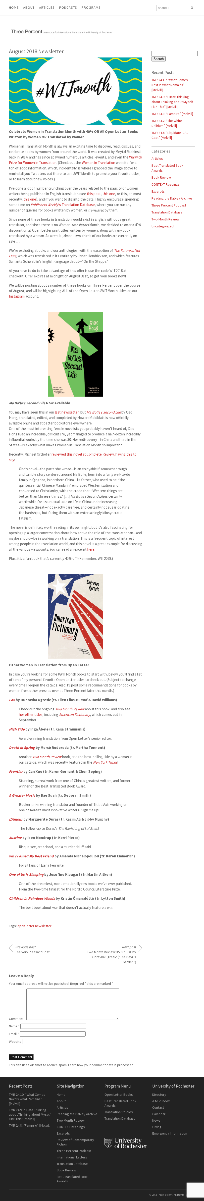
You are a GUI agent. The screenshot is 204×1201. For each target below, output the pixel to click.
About (29, 7)
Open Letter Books (118, 1094)
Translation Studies (118, 1112)
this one (108, 193)
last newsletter (67, 412)
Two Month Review (165, 219)
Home (14, 7)
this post (94, 193)
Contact (158, 1107)
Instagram (17, 296)
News (156, 1120)
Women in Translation (98, 162)
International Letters (72, 1157)
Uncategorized (163, 226)
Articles (157, 158)
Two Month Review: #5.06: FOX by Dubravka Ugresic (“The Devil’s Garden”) (111, 954)
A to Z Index (161, 1101)
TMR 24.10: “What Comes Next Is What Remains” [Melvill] (170, 85)
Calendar (158, 1114)
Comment (17, 1018)
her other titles (31, 714)
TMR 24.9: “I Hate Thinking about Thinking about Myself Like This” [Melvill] (172, 102)
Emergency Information (169, 1133)
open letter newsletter (34, 926)
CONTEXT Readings (166, 184)
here (91, 549)
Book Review (161, 177)
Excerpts (158, 191)
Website (15, 1041)
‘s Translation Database (63, 204)
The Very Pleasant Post (32, 949)
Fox (12, 699)
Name (14, 1026)
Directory (159, 1094)
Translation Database (167, 212)
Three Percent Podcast (169, 205)
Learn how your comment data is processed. (101, 1065)
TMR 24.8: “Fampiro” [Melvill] (172, 113)
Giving (156, 1127)
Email (14, 1034)
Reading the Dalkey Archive (172, 198)
